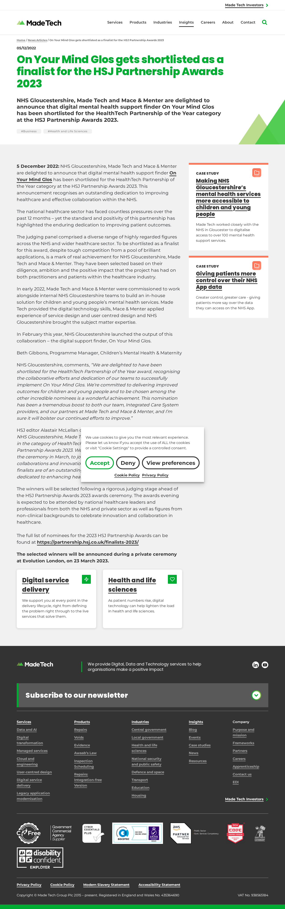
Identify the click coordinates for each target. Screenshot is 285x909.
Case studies (200, 745)
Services (114, 22)
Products (138, 22)
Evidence (82, 745)
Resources (198, 761)
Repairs (80, 729)
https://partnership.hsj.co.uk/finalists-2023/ (88, 542)
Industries (162, 22)
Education (140, 787)
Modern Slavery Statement (106, 885)
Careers (208, 22)
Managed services (32, 751)
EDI (236, 782)
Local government (147, 737)
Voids (79, 737)
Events (195, 737)
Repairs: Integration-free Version (88, 779)
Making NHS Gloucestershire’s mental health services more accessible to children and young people (228, 197)
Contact (248, 22)
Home (21, 40)
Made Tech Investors (244, 5)
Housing (139, 795)
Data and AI (27, 729)
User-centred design (34, 772)
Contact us (242, 774)
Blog (193, 729)
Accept (100, 463)
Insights (186, 22)
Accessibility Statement (159, 885)
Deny (128, 463)
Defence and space (148, 772)
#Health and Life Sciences (68, 131)
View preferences (171, 463)
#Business (29, 131)
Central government (149, 729)
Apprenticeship (246, 766)
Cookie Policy (127, 475)
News (193, 753)
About (228, 22)
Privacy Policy (155, 475)
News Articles (37, 40)
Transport (140, 780)
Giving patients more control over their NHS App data (226, 280)
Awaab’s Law (85, 753)
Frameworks (243, 743)
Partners (240, 751)
